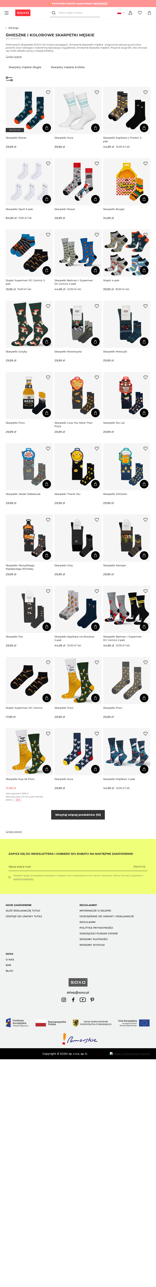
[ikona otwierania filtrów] (9, 79)
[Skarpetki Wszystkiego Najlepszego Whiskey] (29, 538)
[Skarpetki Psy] (29, 609)
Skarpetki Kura (63, 779)
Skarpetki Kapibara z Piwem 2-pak (122, 139)
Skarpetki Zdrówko (115, 493)
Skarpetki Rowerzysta (68, 351)
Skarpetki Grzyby (16, 351)
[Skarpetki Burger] (126, 181)
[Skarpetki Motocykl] (126, 324)
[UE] (78, 1030)
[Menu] (7, 13)
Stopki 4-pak (111, 280)
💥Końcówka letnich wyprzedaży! (78, 3)
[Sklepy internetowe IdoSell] (130, 1053)
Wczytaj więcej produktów (77, 814)
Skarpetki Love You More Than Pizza (73, 424)
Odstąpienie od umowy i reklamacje (107, 916)
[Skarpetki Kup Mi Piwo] (29, 751)
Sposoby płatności (94, 939)
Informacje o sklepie (95, 910)
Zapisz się (139, 866)
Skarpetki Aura (63, 137)
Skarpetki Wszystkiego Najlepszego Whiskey (20, 567)
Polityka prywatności (96, 927)
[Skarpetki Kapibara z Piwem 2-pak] (126, 110)
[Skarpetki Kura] (78, 751)
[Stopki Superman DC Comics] (29, 680)
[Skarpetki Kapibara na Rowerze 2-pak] (78, 609)
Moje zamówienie (19, 905)
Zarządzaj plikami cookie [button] (99, 933)
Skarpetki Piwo (15, 422)
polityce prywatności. (23, 879)
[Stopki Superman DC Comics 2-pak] (29, 252)
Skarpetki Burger (114, 209)
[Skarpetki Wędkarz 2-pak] (126, 751)
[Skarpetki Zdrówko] (126, 466)
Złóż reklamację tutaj (23, 910)
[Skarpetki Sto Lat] (126, 395)
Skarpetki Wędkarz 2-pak (119, 779)
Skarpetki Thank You (67, 493)
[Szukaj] (54, 13)
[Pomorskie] (78, 1044)
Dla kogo (13, 27)
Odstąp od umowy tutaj (24, 916)
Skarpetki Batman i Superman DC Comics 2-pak (73, 282)
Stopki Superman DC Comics (24, 707)
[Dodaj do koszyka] (46, 128)
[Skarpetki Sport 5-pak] (29, 181)
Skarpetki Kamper (114, 565)
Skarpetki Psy (14, 636)
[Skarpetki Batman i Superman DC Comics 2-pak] (78, 252)
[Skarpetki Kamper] (126, 538)
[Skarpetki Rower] (29, 110)
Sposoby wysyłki (92, 944)
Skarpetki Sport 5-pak (19, 209)
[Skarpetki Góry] (78, 538)
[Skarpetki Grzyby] (29, 324)
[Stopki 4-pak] (126, 252)
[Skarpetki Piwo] (29, 395)
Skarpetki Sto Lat (114, 422)
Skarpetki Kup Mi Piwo (20, 779)
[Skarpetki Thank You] (78, 466)
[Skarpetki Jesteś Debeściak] (29, 466)
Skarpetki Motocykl (115, 351)
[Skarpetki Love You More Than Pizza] (78, 395)
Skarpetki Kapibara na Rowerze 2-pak (74, 638)
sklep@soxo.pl (78, 992)
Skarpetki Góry (63, 565)
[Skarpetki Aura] (78, 110)
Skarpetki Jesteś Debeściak (23, 493)
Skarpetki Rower (16, 137)
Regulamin (88, 922)
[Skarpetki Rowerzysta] (78, 324)
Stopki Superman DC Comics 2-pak (25, 282)
